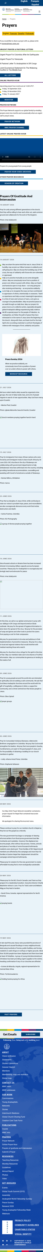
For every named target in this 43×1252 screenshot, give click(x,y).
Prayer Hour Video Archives (18, 172)
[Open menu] (39, 11)
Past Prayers (11, 1014)
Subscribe (30, 1034)
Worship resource (18, 374)
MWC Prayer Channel (14, 127)
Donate (7, 1227)
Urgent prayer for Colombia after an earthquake (19, 55)
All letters (10, 75)
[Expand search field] (5, 3)
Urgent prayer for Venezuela (11, 59)
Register (9, 100)
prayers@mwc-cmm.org (10, 44)
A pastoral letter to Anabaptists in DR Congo (18, 64)
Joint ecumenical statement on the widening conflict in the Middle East (18, 69)
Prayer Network (12, 121)
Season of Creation (14, 183)
